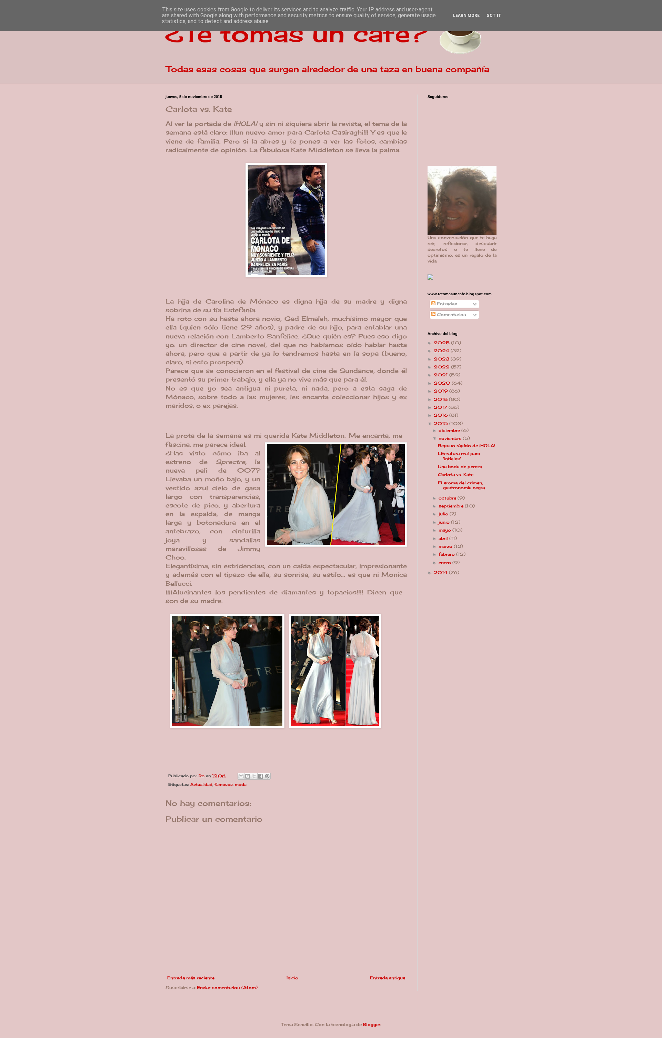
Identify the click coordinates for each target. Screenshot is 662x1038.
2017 (441, 407)
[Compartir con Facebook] (260, 776)
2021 (441, 374)
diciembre (450, 430)
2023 (442, 359)
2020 (443, 383)
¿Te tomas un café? (297, 33)
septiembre (452, 505)
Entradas (446, 303)
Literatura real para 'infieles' (459, 456)
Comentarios (450, 314)
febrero (447, 554)
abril (444, 538)
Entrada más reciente (190, 977)
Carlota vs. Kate (455, 474)
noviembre (451, 438)
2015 (441, 423)
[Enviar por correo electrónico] (241, 776)
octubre (448, 498)
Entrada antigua (387, 977)
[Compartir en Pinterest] (267, 776)
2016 (441, 415)
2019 (441, 391)
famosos (223, 784)
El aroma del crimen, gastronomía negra (461, 485)
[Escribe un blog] (247, 776)
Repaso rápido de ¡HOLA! (466, 445)
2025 (442, 342)
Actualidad (201, 784)
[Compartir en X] (254, 776)
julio (444, 513)
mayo (445, 530)
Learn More (466, 15)
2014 (441, 572)
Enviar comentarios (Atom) (227, 987)
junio (445, 522)
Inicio (292, 977)
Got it (494, 15)
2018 (441, 399)
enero (445, 562)
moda (241, 784)
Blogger (371, 1024)
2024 (442, 350)
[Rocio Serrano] (430, 278)
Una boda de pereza (460, 466)
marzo (446, 546)
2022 (442, 366)
